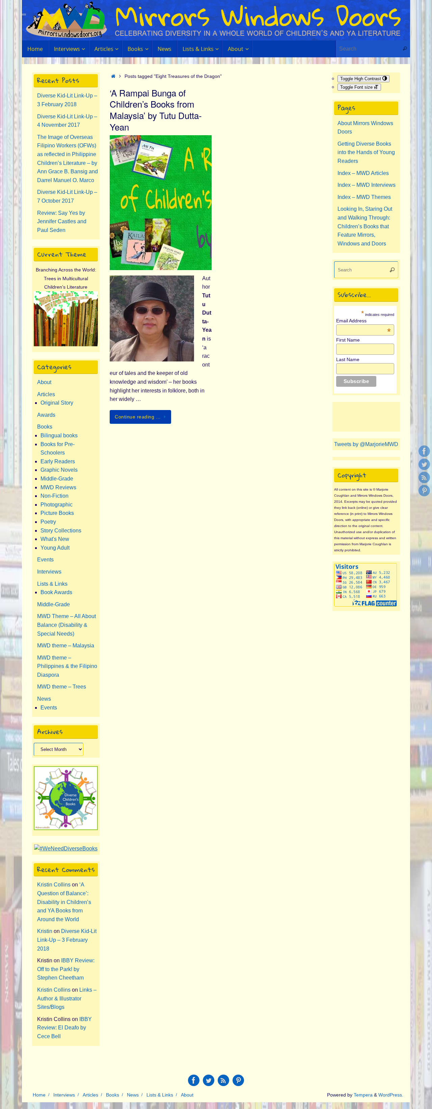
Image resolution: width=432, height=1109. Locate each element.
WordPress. (390, 1095)
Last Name (347, 359)
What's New (54, 539)
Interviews (49, 572)
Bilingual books (59, 435)
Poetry (48, 522)
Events (45, 559)
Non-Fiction (54, 496)
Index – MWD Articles (363, 173)
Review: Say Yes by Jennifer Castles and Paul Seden (61, 221)
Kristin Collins (54, 884)
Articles (46, 394)
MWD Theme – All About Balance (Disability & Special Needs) (66, 624)
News (44, 699)
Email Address (363, 320)
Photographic (56, 504)
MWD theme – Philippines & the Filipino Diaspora (67, 666)
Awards (46, 415)
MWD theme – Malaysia (65, 645)
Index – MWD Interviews (367, 185)
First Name (348, 340)
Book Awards (56, 592)
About (44, 382)
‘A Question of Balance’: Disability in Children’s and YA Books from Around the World (64, 902)
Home (39, 1095)
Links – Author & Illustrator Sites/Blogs (67, 998)
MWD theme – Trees (61, 687)
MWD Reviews (58, 487)
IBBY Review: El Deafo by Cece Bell (64, 1027)
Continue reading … (138, 416)
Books (44, 427)
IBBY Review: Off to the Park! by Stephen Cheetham (65, 969)
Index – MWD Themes (364, 197)
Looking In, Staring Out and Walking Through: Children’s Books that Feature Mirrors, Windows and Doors (365, 226)
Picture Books (57, 513)
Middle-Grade (56, 478)
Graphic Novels (59, 470)
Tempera (363, 1095)
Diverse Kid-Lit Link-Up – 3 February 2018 (67, 939)
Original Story (56, 403)
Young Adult (55, 548)
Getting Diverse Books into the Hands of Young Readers (366, 152)
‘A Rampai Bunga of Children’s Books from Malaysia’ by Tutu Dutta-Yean (156, 109)
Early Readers (57, 461)
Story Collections (60, 530)
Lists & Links (52, 584)
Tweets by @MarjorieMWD (366, 444)
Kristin (44, 931)
